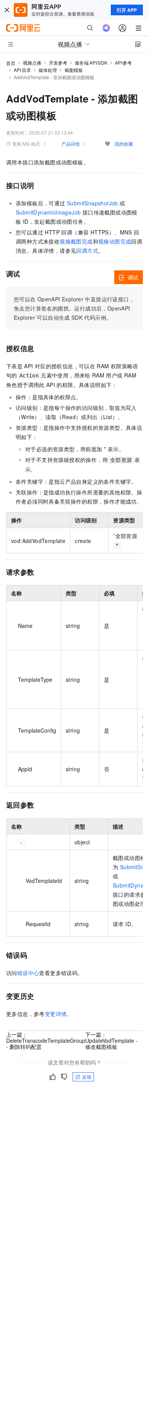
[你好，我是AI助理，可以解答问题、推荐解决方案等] (106, 28)
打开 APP (127, 10)
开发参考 (58, 62)
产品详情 (71, 143)
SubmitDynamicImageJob (48, 212)
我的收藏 (124, 143)
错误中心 (28, 973)
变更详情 (56, 1014)
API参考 (123, 62)
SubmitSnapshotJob (92, 203)
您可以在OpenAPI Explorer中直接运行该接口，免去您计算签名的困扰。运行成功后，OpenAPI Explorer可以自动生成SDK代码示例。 (74, 308)
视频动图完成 (114, 241)
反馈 (86, 1076)
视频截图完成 (76, 241)
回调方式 (87, 250)
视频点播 (32, 62)
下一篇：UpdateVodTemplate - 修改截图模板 (111, 1040)
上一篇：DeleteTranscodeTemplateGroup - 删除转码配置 (45, 1040)
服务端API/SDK (91, 62)
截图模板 (74, 70)
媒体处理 (48, 70)
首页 (10, 63)
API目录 (22, 70)
